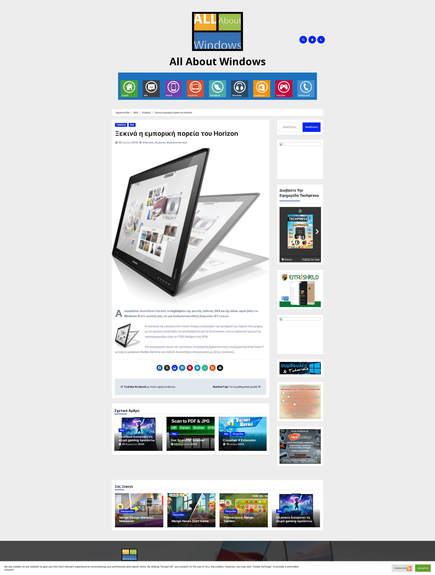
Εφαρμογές (127, 511)
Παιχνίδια (238, 433)
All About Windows (217, 61)
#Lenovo (160, 142)
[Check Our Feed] (409, 568)
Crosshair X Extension (239, 440)
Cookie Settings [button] (402, 568)
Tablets (121, 124)
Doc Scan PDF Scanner (188, 440)
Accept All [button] (423, 568)
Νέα (132, 124)
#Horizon (148, 142)
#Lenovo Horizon (177, 142)
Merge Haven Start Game (190, 521)
